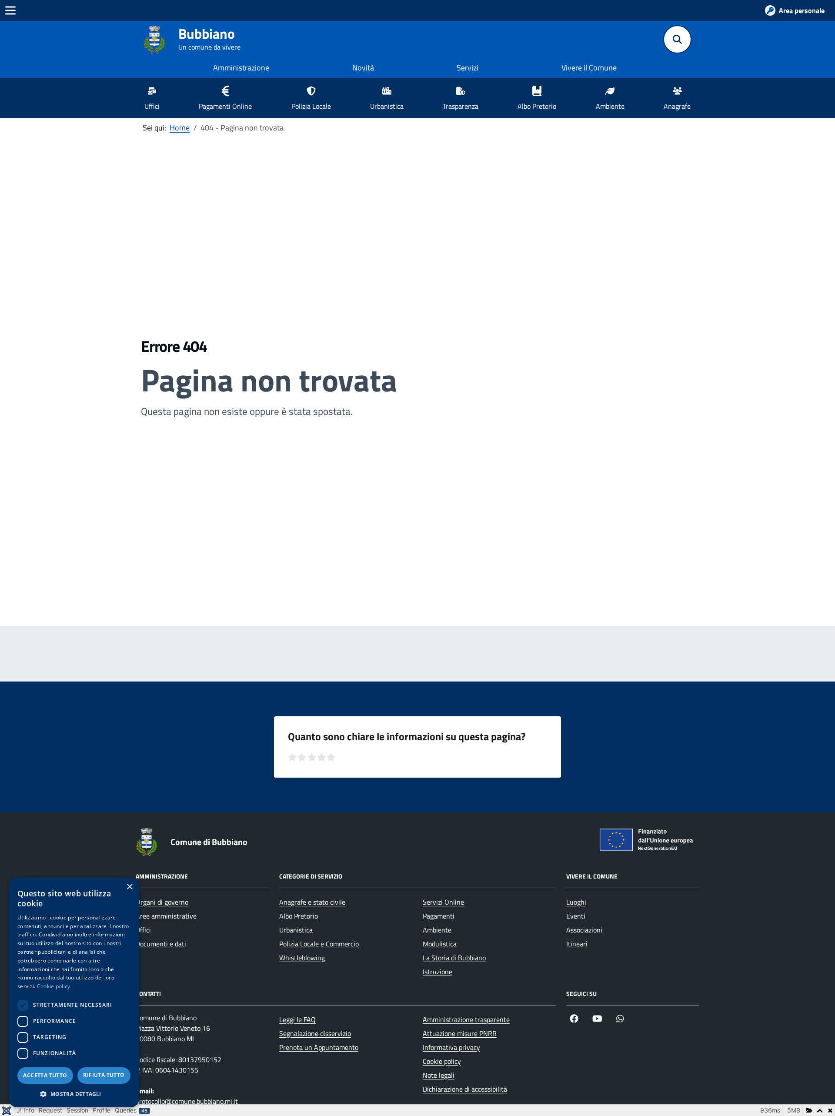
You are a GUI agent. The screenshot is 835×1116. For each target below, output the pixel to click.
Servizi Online (443, 902)
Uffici (143, 930)
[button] (73, 1094)
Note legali (438, 1075)
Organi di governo (162, 902)
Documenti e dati (161, 944)
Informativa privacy (451, 1047)
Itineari (577, 944)
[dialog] (74, 992)
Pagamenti (438, 916)
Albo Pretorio (298, 916)
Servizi (467, 68)
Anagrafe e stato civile (312, 902)
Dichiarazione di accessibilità (465, 1089)
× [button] (129, 887)
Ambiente (437, 930)
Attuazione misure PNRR (460, 1033)
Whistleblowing (302, 957)
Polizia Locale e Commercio (319, 944)
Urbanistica (296, 930)
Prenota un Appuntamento (318, 1047)
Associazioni (584, 930)
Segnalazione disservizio (315, 1033)
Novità (363, 68)
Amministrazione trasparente (466, 1019)
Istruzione (437, 971)
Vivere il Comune (589, 68)
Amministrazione (241, 68)
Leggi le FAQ (297, 1019)
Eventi (575, 916)
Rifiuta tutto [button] (103, 1075)
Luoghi (576, 902)
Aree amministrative (166, 916)
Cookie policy (442, 1061)
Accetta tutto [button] (45, 1075)
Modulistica (440, 944)
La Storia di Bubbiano (454, 957)
